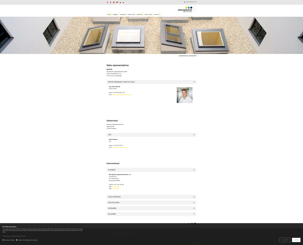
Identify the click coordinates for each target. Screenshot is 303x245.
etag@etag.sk (115, 186)
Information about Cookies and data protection (14, 236)
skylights (115, 14)
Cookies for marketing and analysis (27, 240)
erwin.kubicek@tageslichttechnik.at (122, 94)
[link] (157, 14)
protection (139, 14)
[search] (172, 6)
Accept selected (285, 240)
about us (156, 14)
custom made (148, 14)
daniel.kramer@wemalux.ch (120, 147)
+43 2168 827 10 (191, 2)
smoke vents (131, 14)
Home (109, 14)
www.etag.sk (115, 188)
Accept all (296, 240)
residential (122, 14)
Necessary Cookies (9, 240)
